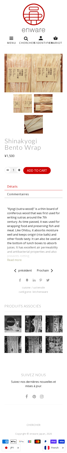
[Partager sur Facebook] (20, 280)
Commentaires (18, 194)
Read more (14, 260)
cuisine (26, 287)
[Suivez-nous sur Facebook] (26, 396)
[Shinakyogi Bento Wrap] (33, 73)
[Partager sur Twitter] (47, 280)
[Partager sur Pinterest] (40, 280)
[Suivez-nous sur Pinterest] (34, 396)
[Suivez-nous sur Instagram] (41, 396)
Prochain (44, 270)
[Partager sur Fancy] (26, 280)
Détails (12, 186)
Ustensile (39, 287)
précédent (24, 270)
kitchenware (40, 291)
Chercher (34, 425)
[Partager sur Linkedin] (33, 280)
